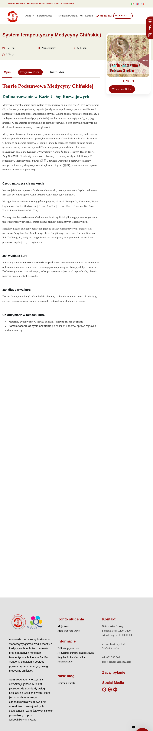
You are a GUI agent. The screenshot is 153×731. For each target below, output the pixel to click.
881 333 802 (105, 15)
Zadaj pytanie (113, 672)
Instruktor (57, 72)
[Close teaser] (133, 727)
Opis (7, 72)
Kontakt (89, 15)
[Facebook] (104, 689)
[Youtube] (115, 689)
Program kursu (30, 72)
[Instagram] (110, 689)
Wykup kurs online (121, 89)
